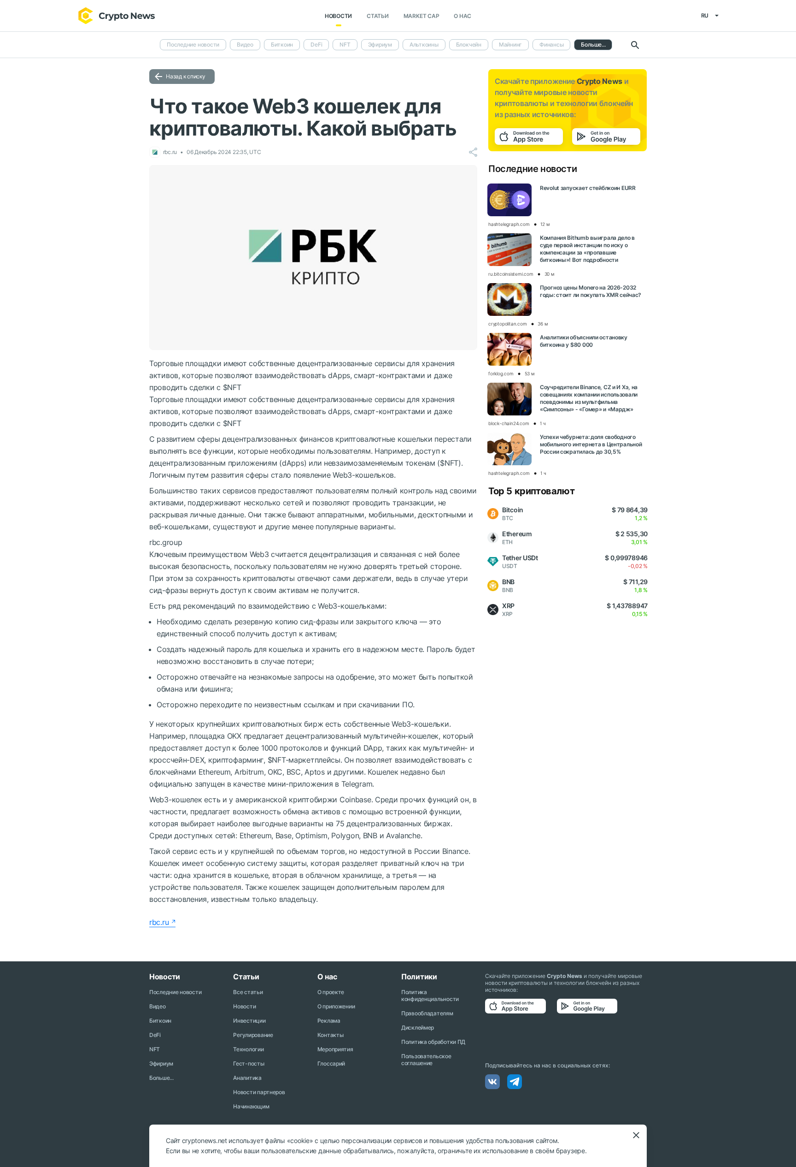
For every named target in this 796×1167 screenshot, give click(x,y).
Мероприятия (335, 1049)
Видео (245, 44)
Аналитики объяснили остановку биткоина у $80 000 (583, 341)
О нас (462, 15)
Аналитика (247, 1077)
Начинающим (251, 1106)
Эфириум (380, 44)
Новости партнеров (259, 1092)
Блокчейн (468, 44)
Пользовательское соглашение (426, 1059)
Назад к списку (185, 76)
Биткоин (282, 44)
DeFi (316, 44)
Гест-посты (248, 1063)
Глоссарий (331, 1063)
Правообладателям (427, 1013)
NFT (344, 44)
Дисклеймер (417, 1027)
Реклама (328, 1020)
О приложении (336, 1006)
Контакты (330, 1034)
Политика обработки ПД (433, 1041)
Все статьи (248, 992)
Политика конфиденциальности (430, 995)
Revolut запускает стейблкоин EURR (588, 187)
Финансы (551, 44)
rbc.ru (159, 922)
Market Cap (421, 15)
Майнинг (510, 44)
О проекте (330, 992)
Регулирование (253, 1034)
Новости (338, 15)
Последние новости (193, 44)
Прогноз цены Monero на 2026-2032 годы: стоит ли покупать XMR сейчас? (590, 291)
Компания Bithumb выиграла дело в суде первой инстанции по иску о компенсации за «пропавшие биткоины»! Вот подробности (587, 248)
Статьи (378, 15)
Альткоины (424, 44)
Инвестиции (249, 1020)
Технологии (248, 1049)
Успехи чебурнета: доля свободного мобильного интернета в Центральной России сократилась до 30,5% (591, 444)
